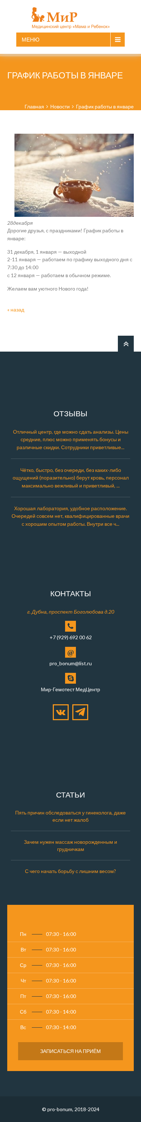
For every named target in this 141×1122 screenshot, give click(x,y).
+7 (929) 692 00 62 (71, 637)
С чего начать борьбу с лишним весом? (70, 871)
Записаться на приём (70, 1051)
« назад (15, 309)
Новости (60, 106)
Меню (30, 39)
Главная (34, 106)
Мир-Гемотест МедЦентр (70, 689)
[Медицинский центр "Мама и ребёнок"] (70, 16)
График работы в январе (105, 106)
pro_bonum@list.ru (71, 663)
